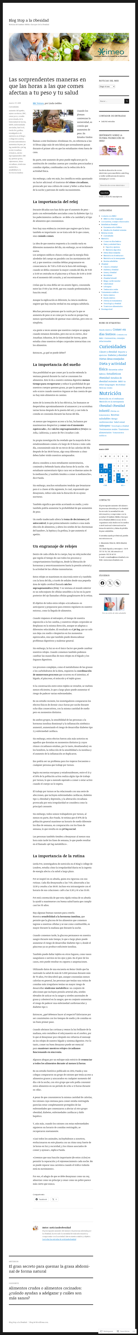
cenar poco (13, 116)
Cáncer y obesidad (111, 267)
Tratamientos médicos (109, 292)
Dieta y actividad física (112, 244)
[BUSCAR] (126, 101)
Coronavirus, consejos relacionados (115, 221)
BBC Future (38, 103)
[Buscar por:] (111, 101)
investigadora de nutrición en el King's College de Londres (17, 136)
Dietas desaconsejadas (112, 252)
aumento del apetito (16, 110)
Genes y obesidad (110, 272)
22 (118, 475)
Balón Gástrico (109, 295)
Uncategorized (106, 309)
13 (110, 471)
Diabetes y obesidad (111, 269)
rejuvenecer (13, 161)
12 (105, 471)
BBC (24, 113)
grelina (20, 130)
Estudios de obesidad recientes (115, 230)
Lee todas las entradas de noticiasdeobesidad (59, 1239)
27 (110, 480)
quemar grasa (16, 158)
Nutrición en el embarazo (113, 255)
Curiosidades (14, 107)
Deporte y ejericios (113, 247)
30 (123, 480)
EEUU (11, 124)
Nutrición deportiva (113, 250)
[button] (53, 121)
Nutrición (105, 238)
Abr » (123, 485)
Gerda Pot (12, 130)
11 (101, 471)
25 (101, 480)
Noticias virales (107, 233)
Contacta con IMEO (108, 216)
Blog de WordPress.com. (38, 1322)
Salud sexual (108, 284)
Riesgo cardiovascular (112, 281)
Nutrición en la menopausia (114, 258)
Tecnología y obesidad (112, 303)
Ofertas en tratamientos (113, 300)
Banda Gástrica (109, 298)
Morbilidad (108, 275)
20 (110, 475)
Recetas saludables (111, 261)
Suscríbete (104, 193)
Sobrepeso (108, 286)
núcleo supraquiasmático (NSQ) (17, 156)
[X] (110, 583)
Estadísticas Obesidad (109, 224)
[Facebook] (102, 583)
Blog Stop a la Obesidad (29, 20)
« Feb (105, 485)
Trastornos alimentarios (113, 306)
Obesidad (104, 264)
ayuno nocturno (15, 113)
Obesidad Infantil (110, 278)
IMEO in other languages (113, 219)
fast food (20, 127)
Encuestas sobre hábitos (113, 227)
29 (118, 480)
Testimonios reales (111, 289)
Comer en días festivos (112, 241)
